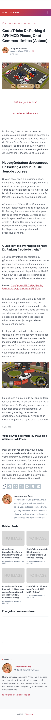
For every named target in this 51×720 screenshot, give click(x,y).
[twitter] (15, 486)
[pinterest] (33, 486)
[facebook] (9, 486)
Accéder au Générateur (25, 113)
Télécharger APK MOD (25, 102)
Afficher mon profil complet (17, 694)
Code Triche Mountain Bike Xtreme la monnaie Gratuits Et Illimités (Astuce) (37, 553)
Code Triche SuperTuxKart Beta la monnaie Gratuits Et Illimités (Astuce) (12, 553)
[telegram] (27, 486)
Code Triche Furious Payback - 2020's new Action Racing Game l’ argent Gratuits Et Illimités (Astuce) (13, 592)
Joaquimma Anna (22, 666)
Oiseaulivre (29, 714)
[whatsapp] (21, 486)
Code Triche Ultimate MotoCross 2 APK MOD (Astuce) (36, 589)
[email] (38, 486)
